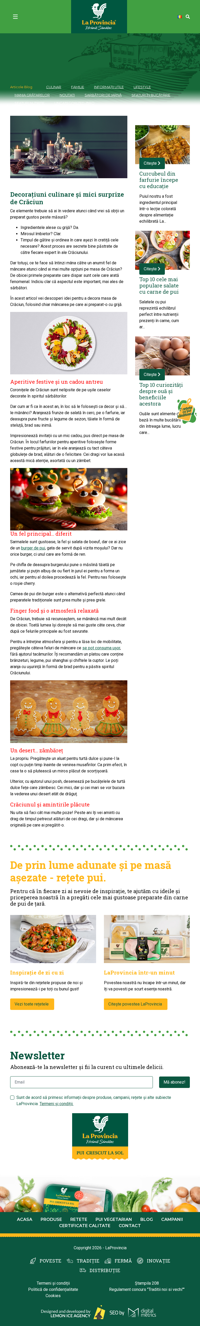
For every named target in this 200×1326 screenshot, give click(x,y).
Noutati (67, 95)
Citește (151, 163)
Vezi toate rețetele (32, 1004)
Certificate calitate (84, 1225)
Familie (77, 87)
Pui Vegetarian (114, 1219)
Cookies (53, 1295)
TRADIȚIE (88, 1261)
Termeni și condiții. (56, 1103)
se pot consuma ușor (101, 647)
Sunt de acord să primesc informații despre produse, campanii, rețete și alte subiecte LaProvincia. (93, 1100)
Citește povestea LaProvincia (135, 1004)
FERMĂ (123, 1261)
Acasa (24, 1219)
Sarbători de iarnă (103, 95)
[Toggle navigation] (15, 16)
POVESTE (50, 1261)
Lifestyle (142, 87)
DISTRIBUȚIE (105, 1270)
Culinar (53, 87)
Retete (78, 1219)
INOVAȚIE (158, 1261)
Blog (146, 1219)
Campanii (172, 1219)
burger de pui (33, 548)
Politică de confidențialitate (53, 1289)
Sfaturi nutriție (30, 103)
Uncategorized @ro (74, 103)
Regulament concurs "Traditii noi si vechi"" (147, 1289)
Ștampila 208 (147, 1283)
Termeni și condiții (53, 1283)
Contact (130, 1225)
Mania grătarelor (32, 95)
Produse (51, 1219)
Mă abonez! (174, 1082)
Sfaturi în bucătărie (151, 95)
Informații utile (109, 87)
